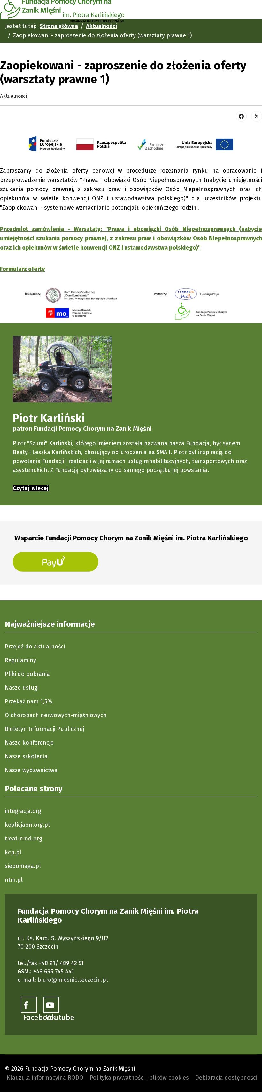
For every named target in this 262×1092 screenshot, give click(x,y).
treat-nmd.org (23, 838)
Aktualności (13, 96)
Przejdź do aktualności (35, 646)
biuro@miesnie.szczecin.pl (73, 979)
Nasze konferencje (29, 742)
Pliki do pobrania (27, 674)
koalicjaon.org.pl (27, 824)
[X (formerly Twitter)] (256, 116)
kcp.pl (13, 852)
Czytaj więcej (31, 488)
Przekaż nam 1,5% (28, 701)
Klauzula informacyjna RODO (45, 1077)
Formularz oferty (22, 269)
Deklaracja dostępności (226, 1077)
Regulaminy (20, 660)
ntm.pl (14, 879)
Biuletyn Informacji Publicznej (44, 728)
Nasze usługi (22, 687)
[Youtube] (51, 1005)
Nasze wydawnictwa (31, 770)
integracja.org (23, 811)
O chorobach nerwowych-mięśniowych (56, 715)
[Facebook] (241, 116)
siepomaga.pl (23, 866)
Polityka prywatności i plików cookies (139, 1077)
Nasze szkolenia (26, 756)
